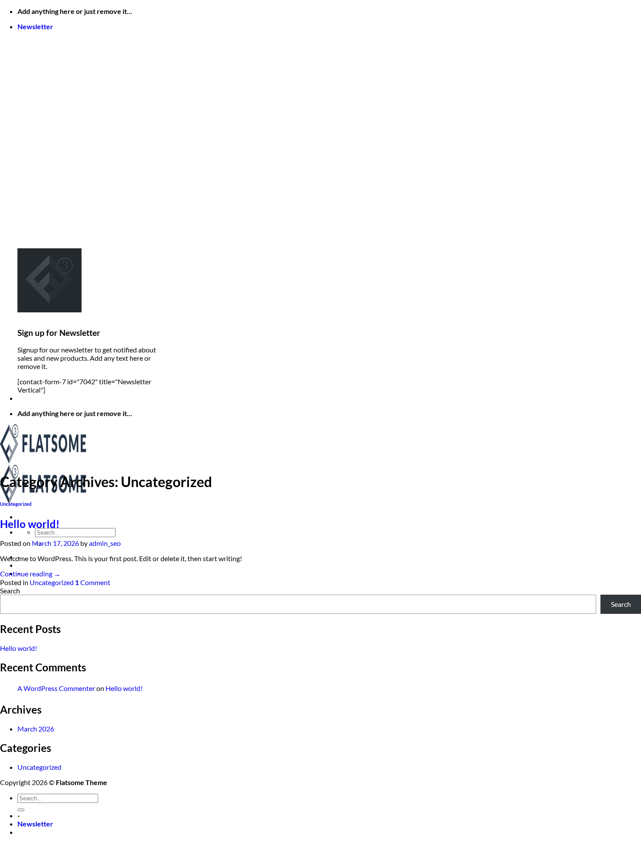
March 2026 (35, 729)
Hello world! (30, 524)
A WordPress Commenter (56, 688)
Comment (92, 582)
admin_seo (105, 543)
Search (10, 590)
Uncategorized (15, 504)
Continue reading (30, 573)
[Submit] (20, 810)
